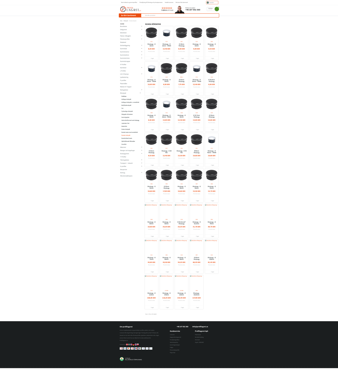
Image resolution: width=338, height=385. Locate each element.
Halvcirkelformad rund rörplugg (130, 120)
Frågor (171, 347)
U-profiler (123, 166)
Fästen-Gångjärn (125, 36)
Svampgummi (124, 154)
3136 (182, 112)
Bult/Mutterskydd (126, 105)
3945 (151, 184)
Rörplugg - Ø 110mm (151, 294)
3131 (151, 41)
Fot (122, 108)
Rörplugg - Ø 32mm (182, 116)
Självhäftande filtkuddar (128, 141)
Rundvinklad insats (126, 138)
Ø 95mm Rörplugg (196, 258)
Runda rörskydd (125, 135)
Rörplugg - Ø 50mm (197, 187)
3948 (212, 184)
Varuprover (123, 169)
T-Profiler (123, 157)
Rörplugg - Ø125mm (196, 294)
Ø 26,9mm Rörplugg (211, 80)
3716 (166, 112)
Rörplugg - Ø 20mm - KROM (151, 80)
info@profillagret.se (200, 326)
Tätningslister (124, 160)
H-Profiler (123, 64)
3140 (212, 112)
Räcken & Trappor (126, 87)
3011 (197, 148)
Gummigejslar (125, 117)
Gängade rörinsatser (127, 114)
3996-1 (181, 77)
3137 (166, 148)
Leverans (172, 334)
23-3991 (166, 290)
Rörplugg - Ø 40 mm (182, 151)
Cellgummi (123, 30)
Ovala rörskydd (125, 129)
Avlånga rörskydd (126, 99)
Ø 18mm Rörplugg (181, 45)
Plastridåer (123, 84)
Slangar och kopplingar (127, 150)
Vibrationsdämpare (126, 176)
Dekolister (123, 33)
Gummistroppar (125, 61)
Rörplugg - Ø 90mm (182, 258)
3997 (197, 184)
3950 (166, 219)
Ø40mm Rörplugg (196, 151)
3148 (197, 112)
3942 (151, 148)
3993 (197, 290)
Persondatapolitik (174, 350)
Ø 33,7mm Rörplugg (196, 116)
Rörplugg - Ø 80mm (166, 258)
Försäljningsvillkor (174, 340)
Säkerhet (123, 147)
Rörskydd (123, 93)
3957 (197, 255)
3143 (151, 290)
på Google (167, 10)
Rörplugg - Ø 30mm (151, 116)
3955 (166, 255)
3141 (151, 255)
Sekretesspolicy (174, 342)
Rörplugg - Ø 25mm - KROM (196, 80)
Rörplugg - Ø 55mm (212, 187)
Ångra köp (172, 352)
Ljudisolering (124, 77)
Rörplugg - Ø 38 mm (166, 151)
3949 (151, 219)
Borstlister (123, 26)
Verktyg (122, 173)
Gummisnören (124, 55)
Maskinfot (124, 126)
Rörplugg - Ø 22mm (166, 80)
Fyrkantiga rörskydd (127, 111)
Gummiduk (123, 49)
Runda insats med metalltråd (129, 132)
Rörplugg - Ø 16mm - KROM (166, 45)
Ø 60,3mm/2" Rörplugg (181, 223)
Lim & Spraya (124, 74)
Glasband (123, 42)
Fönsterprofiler (125, 39)
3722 (212, 148)
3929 (212, 41)
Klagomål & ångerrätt (175, 337)
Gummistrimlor (125, 58)
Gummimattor (124, 52)
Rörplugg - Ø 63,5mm (197, 223)
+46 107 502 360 (192, 9)
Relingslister (124, 90)
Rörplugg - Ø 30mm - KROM (166, 116)
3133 (166, 77)
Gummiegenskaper (175, 345)
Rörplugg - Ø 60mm (151, 223)
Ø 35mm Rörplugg (151, 151)
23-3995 (181, 290)
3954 (212, 219)
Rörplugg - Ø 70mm (212, 223)
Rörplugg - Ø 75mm (151, 258)
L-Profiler (123, 71)
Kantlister (123, 68)
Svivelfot (123, 144)
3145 (182, 255)
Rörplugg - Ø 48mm (182, 187)
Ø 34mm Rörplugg (212, 116)
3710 (166, 41)
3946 (166, 184)
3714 (197, 77)
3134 (212, 77)
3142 (212, 255)
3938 (151, 112)
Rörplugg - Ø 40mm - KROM (211, 151)
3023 (182, 184)
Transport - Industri (126, 163)
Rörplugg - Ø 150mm (182, 294)
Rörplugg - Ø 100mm (212, 258)
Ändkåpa (123, 96)
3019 (197, 219)
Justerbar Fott (125, 123)
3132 (197, 41)
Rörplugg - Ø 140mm (166, 294)
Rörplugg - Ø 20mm (212, 45)
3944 (182, 148)
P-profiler (123, 80)
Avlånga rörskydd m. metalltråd (130, 102)
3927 (182, 41)
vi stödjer (127, 358)
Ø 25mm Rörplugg (181, 80)
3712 (151, 77)
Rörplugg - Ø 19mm (197, 45)
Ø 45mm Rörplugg (166, 187)
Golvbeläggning (125, 45)
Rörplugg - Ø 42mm (151, 187)
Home (122, 24)
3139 (182, 219)
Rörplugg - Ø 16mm (151, 45)
